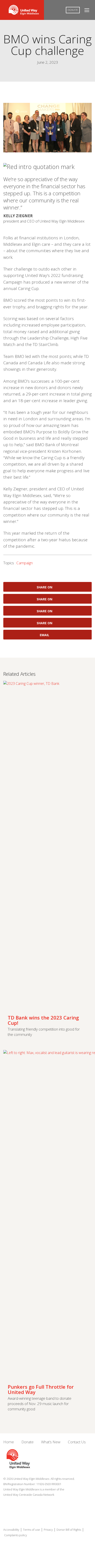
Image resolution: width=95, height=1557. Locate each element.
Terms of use (31, 1530)
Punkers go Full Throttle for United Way (41, 1389)
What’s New (50, 1441)
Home (8, 1441)
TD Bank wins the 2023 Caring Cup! (43, 1020)
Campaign (24, 562)
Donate (73, 10)
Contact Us (77, 1441)
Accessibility (11, 1530)
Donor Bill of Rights (69, 1530)
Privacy (48, 1530)
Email (45, 635)
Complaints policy (16, 1535)
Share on (45, 587)
